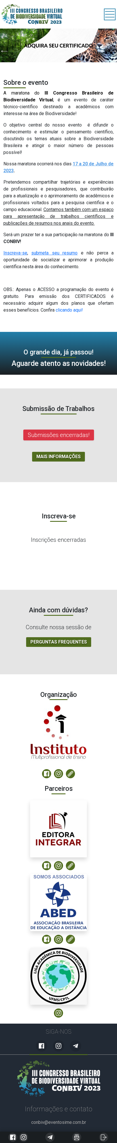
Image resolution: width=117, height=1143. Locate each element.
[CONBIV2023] (58, 1078)
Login (104, 1137)
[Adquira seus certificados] (58, 45)
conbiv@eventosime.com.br (77, 1137)
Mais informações (58, 456)
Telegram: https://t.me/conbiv (50, 1137)
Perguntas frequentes (58, 642)
